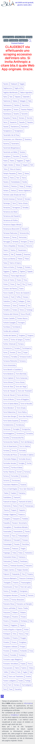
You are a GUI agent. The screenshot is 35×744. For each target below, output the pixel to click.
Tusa (10, 689)
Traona (6, 510)
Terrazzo (6, 237)
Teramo (6, 182)
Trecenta (6, 548)
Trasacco (21, 514)
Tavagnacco (7, 131)
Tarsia (14, 118)
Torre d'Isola (19, 382)
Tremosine (7, 561)
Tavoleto (16, 156)
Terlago (28, 186)
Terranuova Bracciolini (11, 229)
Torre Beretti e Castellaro (12, 369)
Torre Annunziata (9, 365)
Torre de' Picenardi (25, 391)
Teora (24, 178)
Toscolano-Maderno (10, 485)
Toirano (25, 297)
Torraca (6, 357)
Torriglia (21, 463)
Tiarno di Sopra (15, 263)
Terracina (6, 207)
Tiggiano (6, 271)
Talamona (6, 101)
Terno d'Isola (23, 203)
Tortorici (6, 480)
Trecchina (25, 544)
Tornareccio (7, 348)
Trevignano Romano (10, 595)
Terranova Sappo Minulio (12, 225)
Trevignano (23, 591)
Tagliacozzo (7, 88)
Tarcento (24, 114)
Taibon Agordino (26, 92)
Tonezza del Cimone (10, 314)
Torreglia (16, 429)
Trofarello (23, 651)
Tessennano (22, 250)
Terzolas (21, 246)
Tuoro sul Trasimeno (15, 676)
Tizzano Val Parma (10, 288)
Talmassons (7, 105)
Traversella (7, 531)
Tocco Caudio (8, 293)
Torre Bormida (21, 374)
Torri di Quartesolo (10, 446)
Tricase (23, 617)
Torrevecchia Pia (17, 438)
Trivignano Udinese (10, 647)
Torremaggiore (8, 433)
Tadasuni (14, 84)
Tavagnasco (18, 131)
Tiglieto (14, 271)
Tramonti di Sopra (9, 502)
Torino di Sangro (16, 340)
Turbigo (28, 681)
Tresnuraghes (26, 583)
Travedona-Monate (21, 527)
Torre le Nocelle (26, 404)
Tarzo (5, 122)
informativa (28, 703)
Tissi (18, 284)
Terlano (6, 190)
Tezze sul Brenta (9, 259)
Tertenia (15, 242)
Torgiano (21, 335)
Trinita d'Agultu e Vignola (12, 629)
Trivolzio (6, 651)
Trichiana (23, 621)
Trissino (15, 638)
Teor (17, 178)
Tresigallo (7, 583)
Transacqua (29, 506)
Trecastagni (7, 544)
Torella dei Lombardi (10, 331)
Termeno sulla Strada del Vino (14, 195)
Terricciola (22, 237)
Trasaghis (6, 519)
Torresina (29, 433)
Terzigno (24, 242)
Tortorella (14, 476)
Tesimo (13, 250)
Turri (9, 685)
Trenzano (28, 566)
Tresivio (16, 583)
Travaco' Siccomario (19, 523)
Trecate (16, 544)
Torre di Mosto (8, 399)
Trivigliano (22, 642)
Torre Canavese (21, 378)
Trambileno (7, 497)
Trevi (16, 587)
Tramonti (17, 497)
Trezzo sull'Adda (9, 608)
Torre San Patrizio (25, 416)
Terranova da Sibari (10, 212)
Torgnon (30, 335)
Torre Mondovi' (8, 408)
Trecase (25, 540)
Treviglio (14, 591)
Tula (4, 676)
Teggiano (19, 161)
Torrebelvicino (8, 425)
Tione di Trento (8, 280)
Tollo (28, 301)
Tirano (19, 280)
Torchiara (6, 327)
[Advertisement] (17, 21)
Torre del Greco (23, 395)
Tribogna (6, 617)
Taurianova (15, 126)
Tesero (5, 250)
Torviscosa (16, 480)
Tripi (26, 634)
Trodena (15, 651)
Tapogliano (7, 109)
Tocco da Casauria (22, 293)
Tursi (5, 689)
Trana (15, 506)
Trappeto (22, 510)
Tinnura (6, 276)
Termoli (19, 199)
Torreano (24, 421)
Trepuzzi (6, 574)
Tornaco (21, 344)
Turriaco (17, 685)
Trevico (6, 591)
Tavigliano (7, 156)
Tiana (5, 263)
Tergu (21, 186)
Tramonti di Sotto (25, 502)
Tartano (21, 118)
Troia (31, 651)
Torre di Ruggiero (22, 399)
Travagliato (7, 527)
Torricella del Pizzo (10, 455)
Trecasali (16, 540)
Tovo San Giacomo (26, 489)
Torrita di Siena (16, 467)
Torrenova (20, 433)
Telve (5, 169)
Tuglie (25, 672)
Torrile (29, 463)
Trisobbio (6, 638)
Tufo (18, 672)
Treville (22, 595)
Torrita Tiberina (8, 472)
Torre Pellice (22, 412)
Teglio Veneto (8, 165)
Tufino (12, 672)
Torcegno (21, 323)
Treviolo (30, 595)
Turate (20, 681)
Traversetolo (18, 531)
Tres (23, 574)
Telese (17, 165)
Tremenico (29, 553)
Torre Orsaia (21, 408)
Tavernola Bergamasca (11, 148)
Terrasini (25, 229)
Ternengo (6, 203)
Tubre (17, 668)
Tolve (15, 306)
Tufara (31, 668)
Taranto (16, 114)
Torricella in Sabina (26, 455)
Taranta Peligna (26, 109)
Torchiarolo (16, 327)
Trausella (6, 523)
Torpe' (25, 352)
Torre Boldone (8, 374)
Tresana (30, 574)
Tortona (27, 472)
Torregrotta (25, 429)
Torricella (22, 450)
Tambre (16, 105)
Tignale (29, 271)
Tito (23, 284)
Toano (21, 288)
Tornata (17, 348)
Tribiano (23, 612)
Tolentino (6, 301)
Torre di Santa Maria (10, 404)
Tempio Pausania (9, 173)
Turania (28, 676)
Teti (12, 254)
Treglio (23, 548)
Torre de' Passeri (9, 391)
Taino (5, 97)
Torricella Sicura (24, 459)
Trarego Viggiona (9, 514)
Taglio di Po (18, 88)
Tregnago (6, 553)
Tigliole (22, 271)
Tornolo (12, 352)
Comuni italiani (17, 43)
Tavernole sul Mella (10, 152)
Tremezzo (22, 557)
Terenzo (14, 186)
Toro (19, 352)
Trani (21, 506)
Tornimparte (26, 348)
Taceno (5, 84)
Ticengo (19, 267)
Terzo (31, 242)
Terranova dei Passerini (11, 216)
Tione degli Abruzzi (18, 276)
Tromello (13, 655)
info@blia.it (15, 715)
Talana (14, 101)
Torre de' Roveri (9, 395)
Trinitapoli (6, 634)
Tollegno (21, 301)
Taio (10, 97)
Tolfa (14, 301)
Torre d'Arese (8, 382)
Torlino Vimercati (9, 344)
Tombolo (22, 306)
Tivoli (29, 284)
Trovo (30, 664)
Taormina (25, 105)
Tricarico (15, 617)
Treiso (20, 553)
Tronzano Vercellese (10, 664)
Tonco (21, 310)
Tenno (5, 178)
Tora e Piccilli (25, 314)
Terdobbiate (15, 182)
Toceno (6, 297)
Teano (12, 161)
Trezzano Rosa (8, 604)
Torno (5, 352)
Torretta (6, 438)
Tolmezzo (6, 306)
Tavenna (27, 139)
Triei (30, 621)
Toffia (18, 297)
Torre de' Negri (21, 387)
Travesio (6, 536)
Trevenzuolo (7, 587)
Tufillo (6, 672)
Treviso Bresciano (17, 600)
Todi (12, 297)
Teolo (12, 178)
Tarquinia (6, 118)
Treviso (6, 600)
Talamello (26, 97)
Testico (5, 254)
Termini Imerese (9, 199)
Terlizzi (13, 190)
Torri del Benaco (27, 442)
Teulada (18, 254)
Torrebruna (20, 425)
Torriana (6, 450)
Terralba (25, 207)
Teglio (27, 161)
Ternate (27, 199)
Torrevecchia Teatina (10, 442)
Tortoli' (19, 472)
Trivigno (22, 647)
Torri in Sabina (24, 446)
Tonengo (29, 310)
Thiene (20, 259)
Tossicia (23, 485)
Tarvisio (29, 118)
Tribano (15, 612)
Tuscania (17, 689)
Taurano (30, 122)
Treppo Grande (22, 570)
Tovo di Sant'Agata (10, 489)
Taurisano (24, 126)
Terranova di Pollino (10, 220)
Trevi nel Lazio (25, 587)
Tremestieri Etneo (9, 557)
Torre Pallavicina (9, 412)
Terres (14, 237)
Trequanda (15, 574)
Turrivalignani (27, 685)
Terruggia (6, 242)
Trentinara (23, 561)
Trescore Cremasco (26, 578)
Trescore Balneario (10, 578)
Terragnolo (16, 207)
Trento (5, 566)
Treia (14, 553)
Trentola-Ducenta (16, 566)
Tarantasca (7, 114)
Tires (25, 280)
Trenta (15, 561)
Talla (29, 101)
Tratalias (25, 519)
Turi (4, 685)
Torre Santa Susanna (10, 421)
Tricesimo (14, 621)
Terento (6, 186)
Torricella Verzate (9, 463)
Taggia (21, 84)
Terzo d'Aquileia (9, 246)
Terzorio (29, 246)
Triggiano (13, 625)
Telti (31, 165)
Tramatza (21, 493)
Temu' (20, 173)
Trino (14, 634)
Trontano (22, 655)
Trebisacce (7, 540)
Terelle (24, 182)
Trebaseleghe (23, 536)
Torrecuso (6, 429)
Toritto (27, 340)
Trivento (6, 642)
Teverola (27, 254)
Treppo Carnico (9, 570)
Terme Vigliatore (24, 190)
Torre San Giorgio (9, 416)
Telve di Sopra (15, 169)
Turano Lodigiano (9, 681)
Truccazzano (8, 668)
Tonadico (6, 310)
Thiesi (27, 259)
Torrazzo (22, 361)
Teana (5, 161)
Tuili (30, 672)
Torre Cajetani (8, 378)
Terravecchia (24, 233)
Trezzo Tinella (23, 608)
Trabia (6, 493)
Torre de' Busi (8, 387)
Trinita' (26, 629)
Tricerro (6, 621)
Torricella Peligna (10, 459)
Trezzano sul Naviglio (24, 604)
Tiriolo (5, 284)
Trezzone (6, 612)
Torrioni (6, 467)
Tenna (26, 173)
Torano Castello (9, 318)
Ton (29, 306)
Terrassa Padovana (10, 233)
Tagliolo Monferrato (10, 92)
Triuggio (23, 638)
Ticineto (28, 267)
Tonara (14, 310)
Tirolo (12, 284)
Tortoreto (23, 476)
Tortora (6, 476)
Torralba (14, 357)
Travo (14, 536)
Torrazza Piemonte (10, 361)
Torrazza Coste (25, 357)
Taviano (22, 152)
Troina (5, 655)
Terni (14, 203)
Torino (6, 340)
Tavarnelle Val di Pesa (11, 135)
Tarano (16, 109)
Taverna (6, 144)
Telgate (25, 165)
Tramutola (6, 506)
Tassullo (22, 122)
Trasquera (16, 519)
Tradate (13, 493)
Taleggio (22, 101)
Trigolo (22, 625)
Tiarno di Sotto (8, 267)
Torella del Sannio (9, 335)
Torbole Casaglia (9, 323)
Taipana (17, 97)
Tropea (22, 664)
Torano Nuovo (22, 318)
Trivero (14, 642)
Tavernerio (15, 144)
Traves (27, 531)
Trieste (5, 625)
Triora (21, 634)
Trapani (13, 510)
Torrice (14, 450)
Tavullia (24, 156)
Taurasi (5, 126)
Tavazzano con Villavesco (12, 139)
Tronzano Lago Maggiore (12, 659)
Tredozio (15, 548)
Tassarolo (13, 122)
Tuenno (24, 668)
